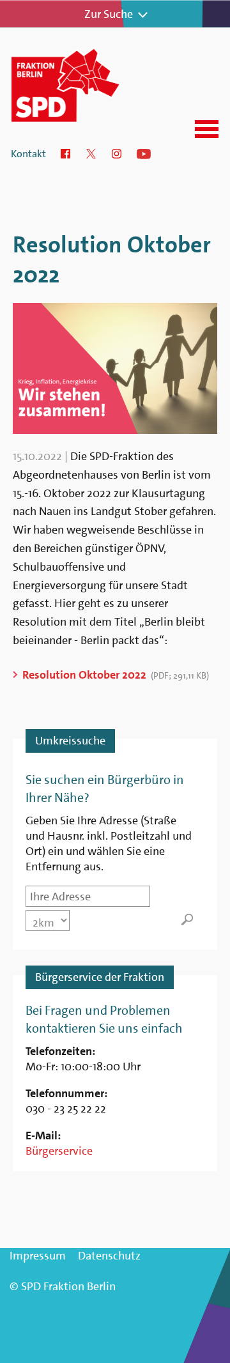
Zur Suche (108, 14)
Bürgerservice (59, 1151)
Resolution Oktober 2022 (84, 674)
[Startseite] (82, 84)
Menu (206, 129)
